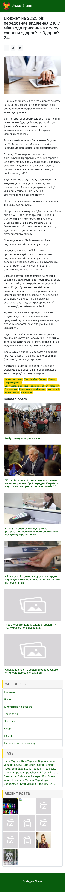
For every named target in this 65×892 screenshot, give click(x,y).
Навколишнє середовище (20, 743)
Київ (24, 761)
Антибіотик (26, 392)
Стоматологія (52, 386)
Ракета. (54, 772)
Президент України (23, 780)
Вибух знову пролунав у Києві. (24, 438)
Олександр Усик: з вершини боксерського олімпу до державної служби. (31, 671)
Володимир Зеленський (29, 764)
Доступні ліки (11, 389)
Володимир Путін (15, 783)
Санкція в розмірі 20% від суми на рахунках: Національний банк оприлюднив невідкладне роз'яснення (32, 531)
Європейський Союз (36, 772)
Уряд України (30, 379)
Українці (32, 761)
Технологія (11, 714)
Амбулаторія (53, 389)
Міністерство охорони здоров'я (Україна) (24, 386)
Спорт (8, 728)
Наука (8, 735)
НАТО (52, 783)
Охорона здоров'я (13, 382)
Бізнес (8, 699)
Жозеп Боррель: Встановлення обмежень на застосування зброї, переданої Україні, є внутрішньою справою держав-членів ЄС (32, 483)
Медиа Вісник (21, 6)
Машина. (32, 783)
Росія (7, 761)
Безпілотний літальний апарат (22, 776)
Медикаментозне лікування (32, 389)
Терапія (42, 379)
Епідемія (52, 379)
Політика (10, 692)
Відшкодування (12, 392)
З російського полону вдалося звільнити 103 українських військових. (30, 626)
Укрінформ (42, 780)
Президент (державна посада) (23, 768)
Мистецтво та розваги (18, 706)
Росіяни (49, 764)
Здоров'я (10, 721)
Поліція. (43, 783)
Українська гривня (13, 379)
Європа (17, 772)
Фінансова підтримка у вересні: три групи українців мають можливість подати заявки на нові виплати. (32, 579)
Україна (16, 761)
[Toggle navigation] (58, 6)
